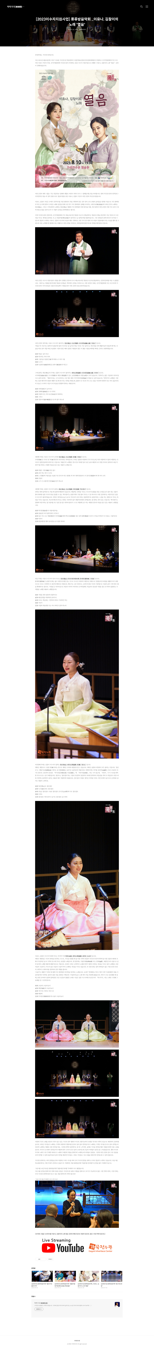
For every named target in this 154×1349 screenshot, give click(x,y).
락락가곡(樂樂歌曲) (16, 6)
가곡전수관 (77, 1341)
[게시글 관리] (44, 1259)
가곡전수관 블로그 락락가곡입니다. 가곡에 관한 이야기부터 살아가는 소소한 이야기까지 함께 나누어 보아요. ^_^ (63, 1305)
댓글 (33, 1296)
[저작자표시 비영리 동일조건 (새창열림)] (56, 1259)
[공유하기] (42, 1259)
